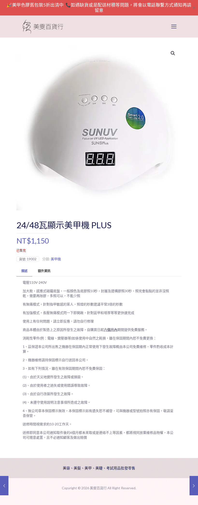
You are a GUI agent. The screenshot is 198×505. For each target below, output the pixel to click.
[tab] (24, 270)
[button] (173, 53)
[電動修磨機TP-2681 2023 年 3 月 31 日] (4, 485)
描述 (24, 271)
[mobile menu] (174, 26)
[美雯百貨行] (43, 26)
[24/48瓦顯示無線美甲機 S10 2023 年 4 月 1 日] (194, 485)
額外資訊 (44, 271)
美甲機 (56, 259)
